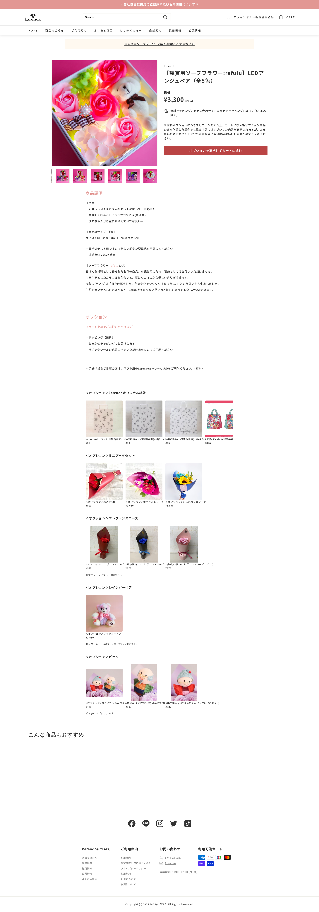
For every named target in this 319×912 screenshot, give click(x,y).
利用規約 (126, 873)
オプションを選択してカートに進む (215, 150)
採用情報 (175, 30)
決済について (128, 884)
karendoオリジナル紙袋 (153, 368)
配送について (128, 879)
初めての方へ (89, 857)
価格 (167, 92)
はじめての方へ (131, 30)
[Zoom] (104, 113)
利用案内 (126, 857)
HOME (33, 30)
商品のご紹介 (54, 30)
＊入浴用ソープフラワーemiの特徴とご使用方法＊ (159, 44)
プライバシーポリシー (133, 868)
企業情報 (195, 30)
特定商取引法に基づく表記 (136, 863)
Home (167, 66)
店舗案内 (155, 30)
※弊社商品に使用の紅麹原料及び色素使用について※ (159, 4)
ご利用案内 (79, 30)
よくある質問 (103, 30)
